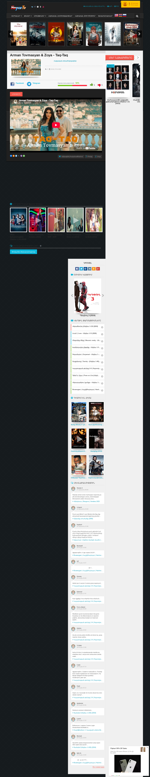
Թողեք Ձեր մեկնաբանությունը (23, 252)
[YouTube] (43, 6)
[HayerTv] (18, 7)
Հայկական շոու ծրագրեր (85, 16)
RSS (117, 6)
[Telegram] (37, 6)
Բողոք (90, 156)
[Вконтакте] (32, 6)
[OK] (40, 6)
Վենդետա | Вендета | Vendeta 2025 (87, 501)
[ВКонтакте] (11, 156)
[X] (19, 156)
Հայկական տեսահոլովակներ (65, 61)
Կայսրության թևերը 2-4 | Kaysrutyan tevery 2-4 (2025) (88, 586)
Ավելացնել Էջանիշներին (95, 6)
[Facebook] (35, 6)
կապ (110, 6)
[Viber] (21, 156)
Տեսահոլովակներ (105, 16)
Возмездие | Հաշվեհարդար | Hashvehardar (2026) (88, 555)
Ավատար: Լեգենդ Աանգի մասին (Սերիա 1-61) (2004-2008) (88, 540)
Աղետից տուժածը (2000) (83, 519)
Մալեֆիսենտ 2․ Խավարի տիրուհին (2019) (88, 730)
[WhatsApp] (24, 156)
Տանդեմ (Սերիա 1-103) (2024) (85, 713)
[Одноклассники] (14, 156)
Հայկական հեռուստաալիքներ (60, 16)
